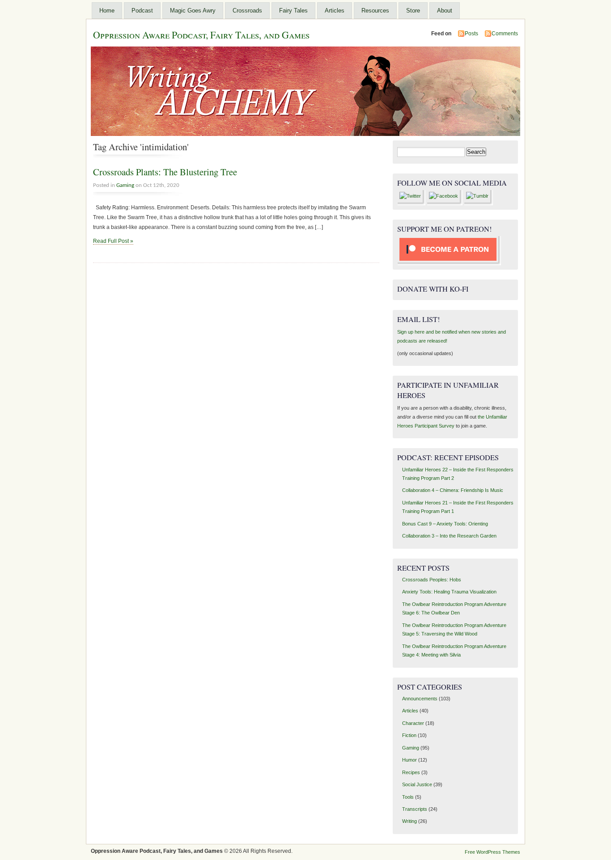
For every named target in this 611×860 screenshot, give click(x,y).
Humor (409, 760)
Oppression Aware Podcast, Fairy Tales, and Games (201, 34)
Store (413, 10)
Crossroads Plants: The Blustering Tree (165, 171)
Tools (408, 797)
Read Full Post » (113, 241)
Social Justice (417, 784)
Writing (409, 821)
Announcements (419, 698)
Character (413, 723)
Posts (471, 33)
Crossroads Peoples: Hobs (431, 579)
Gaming (125, 185)
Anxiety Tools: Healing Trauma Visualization (449, 591)
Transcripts (414, 809)
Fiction (409, 735)
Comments (505, 33)
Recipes (411, 772)
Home (107, 10)
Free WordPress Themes (492, 852)
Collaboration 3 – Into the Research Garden (449, 535)
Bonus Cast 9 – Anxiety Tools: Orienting (445, 523)
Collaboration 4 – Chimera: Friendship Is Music (452, 490)
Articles (334, 10)
